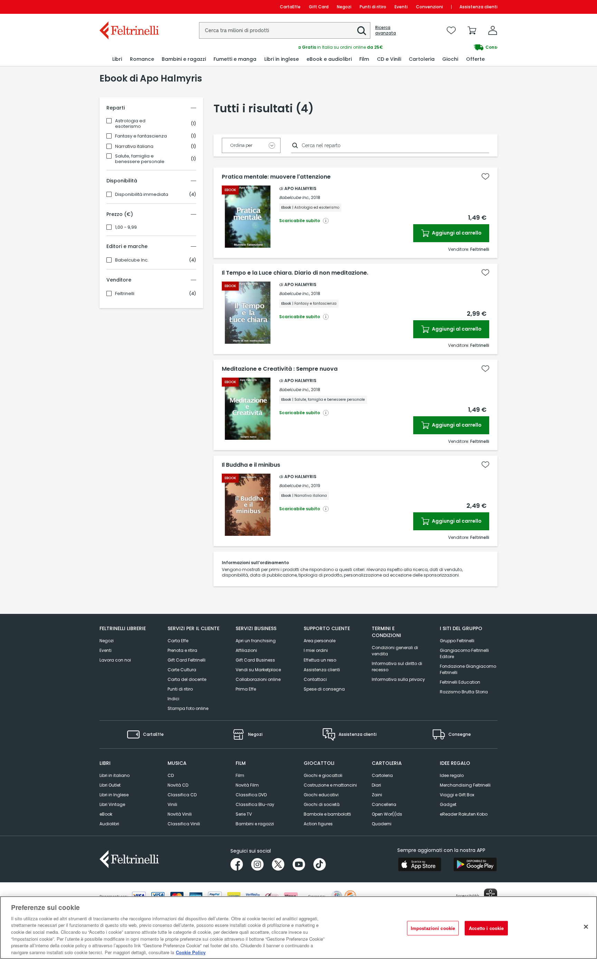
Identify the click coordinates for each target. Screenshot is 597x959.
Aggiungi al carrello (456, 232)
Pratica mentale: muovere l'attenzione (276, 177)
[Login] (492, 30)
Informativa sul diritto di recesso (397, 667)
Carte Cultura (182, 670)
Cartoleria (382, 775)
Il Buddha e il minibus (251, 465)
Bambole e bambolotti (327, 814)
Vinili (172, 804)
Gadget (448, 804)
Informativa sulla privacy (398, 679)
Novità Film (247, 785)
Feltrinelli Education (460, 682)
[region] (298, 927)
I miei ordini (316, 650)
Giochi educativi (321, 795)
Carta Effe (178, 641)
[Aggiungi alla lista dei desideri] (485, 176)
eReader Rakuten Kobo (463, 814)
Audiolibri (109, 824)
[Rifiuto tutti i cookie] (586, 926)
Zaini (377, 795)
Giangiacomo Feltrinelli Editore (464, 653)
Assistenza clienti (478, 7)
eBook (106, 814)
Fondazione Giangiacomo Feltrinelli (468, 669)
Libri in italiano (115, 775)
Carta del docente (187, 679)
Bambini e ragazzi (255, 824)
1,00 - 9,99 (126, 227)
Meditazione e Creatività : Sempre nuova (280, 369)
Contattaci (315, 679)
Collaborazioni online (258, 679)
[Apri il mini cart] (472, 30)
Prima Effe (246, 689)
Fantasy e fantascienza (141, 136)
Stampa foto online (188, 708)
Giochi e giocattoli (323, 775)
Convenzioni (429, 7)
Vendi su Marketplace (258, 670)
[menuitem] (117, 59)
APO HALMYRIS (300, 188)
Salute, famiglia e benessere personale (139, 158)
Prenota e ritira (182, 650)
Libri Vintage (112, 804)
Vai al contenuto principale (129, 6)
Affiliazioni (246, 650)
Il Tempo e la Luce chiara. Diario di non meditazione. (295, 273)
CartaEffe (290, 7)
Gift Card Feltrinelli (187, 660)
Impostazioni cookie (433, 928)
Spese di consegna (324, 689)
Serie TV (244, 814)
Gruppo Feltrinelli (457, 641)
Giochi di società (322, 804)
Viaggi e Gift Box (457, 795)
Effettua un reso (320, 660)
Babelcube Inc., (294, 197)
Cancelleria (384, 804)
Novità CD (178, 785)
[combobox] (284, 30)
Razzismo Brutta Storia (464, 692)
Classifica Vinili (184, 824)
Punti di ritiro (373, 7)
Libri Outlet (110, 785)
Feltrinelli (124, 293)
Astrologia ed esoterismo (130, 123)
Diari (376, 785)
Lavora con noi (115, 660)
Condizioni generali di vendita (395, 651)
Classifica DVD (251, 795)
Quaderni (381, 824)
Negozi (344, 7)
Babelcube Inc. (132, 260)
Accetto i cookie (486, 928)
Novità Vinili (180, 814)
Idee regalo (452, 775)
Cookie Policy (191, 952)
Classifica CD (182, 795)
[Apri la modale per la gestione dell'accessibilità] (491, 895)
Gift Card (319, 7)
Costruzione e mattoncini (330, 785)
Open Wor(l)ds (387, 814)
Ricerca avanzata (385, 30)
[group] (398, 47)
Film (240, 775)
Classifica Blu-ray (255, 804)
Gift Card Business (255, 660)
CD (171, 775)
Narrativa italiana (134, 146)
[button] (361, 30)
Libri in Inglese (114, 795)
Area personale (319, 641)
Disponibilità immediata (141, 194)
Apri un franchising (256, 641)
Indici (173, 699)
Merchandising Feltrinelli (465, 785)
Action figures (318, 824)
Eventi (401, 7)
